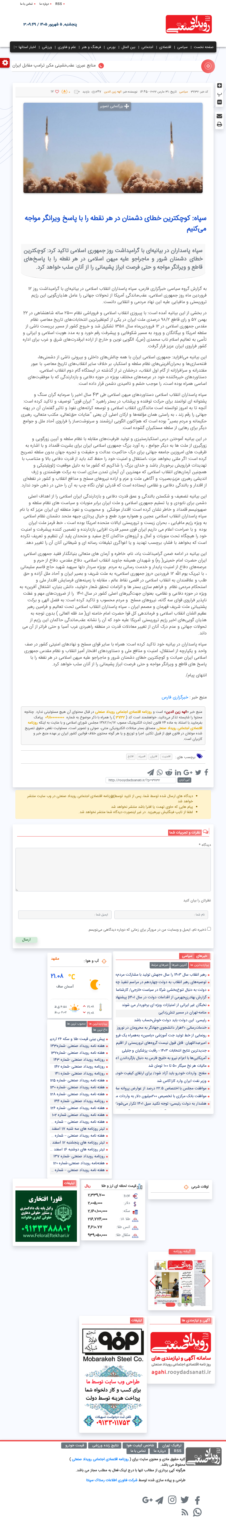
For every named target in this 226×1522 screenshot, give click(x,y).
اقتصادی (165, 47)
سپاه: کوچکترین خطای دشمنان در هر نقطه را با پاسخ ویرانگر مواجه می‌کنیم (115, 224)
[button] (189, 1305)
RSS (58, 4)
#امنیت (166, 757)
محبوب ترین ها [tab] (76, 1023)
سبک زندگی (205, 57)
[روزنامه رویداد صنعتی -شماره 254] (180, 1281)
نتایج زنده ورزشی (105, 1445)
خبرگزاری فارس (175, 697)
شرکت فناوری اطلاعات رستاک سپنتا (112, 1480)
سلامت (185, 57)
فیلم (171, 57)
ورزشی (47, 47)
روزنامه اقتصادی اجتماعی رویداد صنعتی (101, 1459)
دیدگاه (205, 845)
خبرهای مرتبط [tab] (159, 965)
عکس (158, 57)
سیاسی (182, 47)
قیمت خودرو (74, 1445)
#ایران (153, 757)
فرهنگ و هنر (91, 47)
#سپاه (142, 757)
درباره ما (44, 4)
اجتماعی (147, 47)
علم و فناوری (67, 47)
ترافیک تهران (171, 1445)
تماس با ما (26, 4)
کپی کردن (184, 780)
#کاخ (131, 757)
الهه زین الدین (113, 91)
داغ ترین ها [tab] (100, 1030)
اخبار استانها (27, 47)
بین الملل (128, 47)
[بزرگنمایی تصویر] (113, 148)
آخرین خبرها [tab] (179, 965)
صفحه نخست (204, 47)
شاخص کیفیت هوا (140, 1445)
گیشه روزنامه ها (136, 57)
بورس (111, 47)
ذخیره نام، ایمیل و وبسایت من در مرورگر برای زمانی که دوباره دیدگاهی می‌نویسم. (147, 930)
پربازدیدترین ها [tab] (199, 965)
